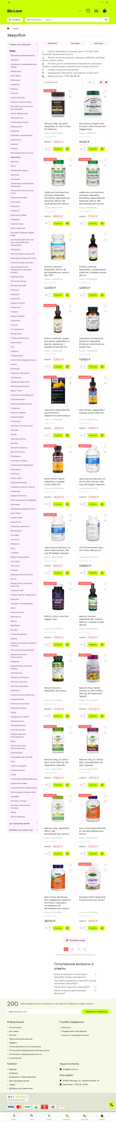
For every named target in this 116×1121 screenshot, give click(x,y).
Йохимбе (15, 369)
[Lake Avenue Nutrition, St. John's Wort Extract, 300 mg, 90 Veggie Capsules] (58, 528)
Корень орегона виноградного (18, 735)
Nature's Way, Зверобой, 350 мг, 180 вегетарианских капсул (56, 831)
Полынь (14, 148)
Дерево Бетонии (19, 495)
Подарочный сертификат (74, 1031)
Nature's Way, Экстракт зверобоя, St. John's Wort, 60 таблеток (57, 126)
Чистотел (15, 539)
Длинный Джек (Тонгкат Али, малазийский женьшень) (22, 242)
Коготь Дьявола (18, 228)
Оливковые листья (19, 122)
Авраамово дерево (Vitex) (23, 509)
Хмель (14, 364)
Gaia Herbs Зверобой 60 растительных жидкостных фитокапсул (57, 413)
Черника (15, 131)
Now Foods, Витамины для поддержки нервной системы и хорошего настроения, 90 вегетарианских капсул (57, 903)
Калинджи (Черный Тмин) (23, 258)
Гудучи (14, 621)
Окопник (15, 566)
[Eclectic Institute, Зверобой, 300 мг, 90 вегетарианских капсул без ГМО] (58, 247)
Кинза (14, 434)
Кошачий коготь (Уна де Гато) (22, 191)
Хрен (13, 741)
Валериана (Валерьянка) (23, 55)
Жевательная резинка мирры (21, 667)
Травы (15, 28)
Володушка (16, 531)
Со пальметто (17, 329)
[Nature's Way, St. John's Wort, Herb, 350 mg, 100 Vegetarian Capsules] (58, 740)
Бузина (14, 89)
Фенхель (15, 161)
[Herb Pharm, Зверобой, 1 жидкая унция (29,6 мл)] (93, 390)
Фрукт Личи (16, 390)
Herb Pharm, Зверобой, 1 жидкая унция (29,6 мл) (92, 411)
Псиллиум (16, 202)
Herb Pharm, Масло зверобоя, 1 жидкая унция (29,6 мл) (54, 482)
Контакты (66, 1027)
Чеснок (14, 325)
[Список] (106, 82)
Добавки (13, 1073)
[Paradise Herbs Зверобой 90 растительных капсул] (93, 877)
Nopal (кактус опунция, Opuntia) (22, 584)
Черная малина (18, 439)
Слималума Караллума (22, 465)
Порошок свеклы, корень (23, 487)
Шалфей (15, 796)
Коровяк (15, 430)
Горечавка (16, 469)
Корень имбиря (18, 412)
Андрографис (17, 417)
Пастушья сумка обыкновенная (18, 746)
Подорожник (17, 355)
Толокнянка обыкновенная (24, 779)
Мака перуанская (19, 113)
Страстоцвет (17, 517)
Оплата (12, 1035)
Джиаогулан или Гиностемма (19, 655)
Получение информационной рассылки (29, 1050)
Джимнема (16, 342)
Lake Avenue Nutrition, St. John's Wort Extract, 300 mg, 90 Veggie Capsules (57, 550)
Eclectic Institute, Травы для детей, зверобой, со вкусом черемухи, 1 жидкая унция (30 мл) (57, 342)
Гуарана (14, 351)
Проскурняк (16, 752)
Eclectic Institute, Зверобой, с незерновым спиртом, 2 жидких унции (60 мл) (92, 271)
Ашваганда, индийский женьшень (22, 184)
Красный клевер (19, 215)
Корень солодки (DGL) (21, 102)
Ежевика (15, 661)
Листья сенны (17, 721)
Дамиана (15, 504)
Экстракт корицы (19, 447)
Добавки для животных (21, 830)
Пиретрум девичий (20, 526)
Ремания (15, 544)
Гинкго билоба (18, 97)
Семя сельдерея (18, 766)
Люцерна (15, 179)
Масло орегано (18, 817)
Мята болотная (18, 730)
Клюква (14, 93)
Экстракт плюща (19, 801)
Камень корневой (19, 686)
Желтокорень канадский (23, 254)
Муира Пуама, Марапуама (23, 595)
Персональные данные (20, 1039)
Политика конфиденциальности (25, 1054)
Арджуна (15, 294)
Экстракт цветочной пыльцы (20, 806)
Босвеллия (16, 333)
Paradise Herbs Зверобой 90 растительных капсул (92, 898)
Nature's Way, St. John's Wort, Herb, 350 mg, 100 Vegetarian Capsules (56, 762)
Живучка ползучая (20, 677)
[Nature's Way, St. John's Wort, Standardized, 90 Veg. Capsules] (93, 740)
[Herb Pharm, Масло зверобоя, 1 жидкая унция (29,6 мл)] (58, 459)
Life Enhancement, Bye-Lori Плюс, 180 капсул (91, 549)
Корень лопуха (18, 303)
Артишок (15, 175)
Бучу (13, 548)
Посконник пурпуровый (22, 650)
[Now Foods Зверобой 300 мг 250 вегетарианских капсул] (93, 809)
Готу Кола (15, 561)
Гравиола (15, 298)
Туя (12, 347)
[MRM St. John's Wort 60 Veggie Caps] (58, 597)
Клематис (15, 690)
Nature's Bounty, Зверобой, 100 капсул (55, 689)
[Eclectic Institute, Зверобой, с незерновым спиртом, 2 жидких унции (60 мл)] (93, 247)
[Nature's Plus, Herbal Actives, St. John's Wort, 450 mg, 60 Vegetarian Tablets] (93, 668)
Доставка (14, 1031)
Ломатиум (16, 421)
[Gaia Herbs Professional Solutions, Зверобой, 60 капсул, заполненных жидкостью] (93, 319)
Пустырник (16, 377)
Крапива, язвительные (21, 135)
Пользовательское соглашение (25, 1046)
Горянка (15, 290)
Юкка (13, 812)
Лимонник (16, 140)
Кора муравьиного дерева (23, 500)
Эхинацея (15, 80)
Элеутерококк (17, 277)
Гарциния (15, 320)
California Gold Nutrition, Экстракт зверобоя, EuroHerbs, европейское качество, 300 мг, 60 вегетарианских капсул (57, 198)
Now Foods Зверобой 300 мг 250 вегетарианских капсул (92, 831)
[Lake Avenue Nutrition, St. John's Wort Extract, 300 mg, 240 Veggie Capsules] (93, 459)
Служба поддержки (71, 1021)
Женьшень (16, 71)
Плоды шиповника (20, 338)
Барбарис (15, 625)
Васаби (14, 443)
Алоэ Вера (16, 75)
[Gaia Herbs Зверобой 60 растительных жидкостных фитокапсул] (58, 390)
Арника (14, 144)
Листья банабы (18, 399)
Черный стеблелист (20, 373)
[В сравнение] (70, 97)
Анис (13, 608)
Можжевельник (18, 725)
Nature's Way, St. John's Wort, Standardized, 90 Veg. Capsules (91, 762)
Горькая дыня (17, 612)
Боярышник (16, 126)
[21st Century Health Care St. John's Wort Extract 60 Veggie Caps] (93, 104)
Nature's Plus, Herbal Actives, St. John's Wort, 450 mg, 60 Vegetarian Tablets (91, 692)
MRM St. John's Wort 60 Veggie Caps (56, 617)
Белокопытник (18, 452)
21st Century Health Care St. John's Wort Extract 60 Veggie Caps (92, 126)
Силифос (15, 535)
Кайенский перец (19, 170)
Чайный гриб (17, 590)
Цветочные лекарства (21, 404)
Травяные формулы (20, 382)
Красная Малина (19, 482)
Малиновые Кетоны (20, 386)
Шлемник (15, 491)
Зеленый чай (17, 118)
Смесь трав (16, 478)
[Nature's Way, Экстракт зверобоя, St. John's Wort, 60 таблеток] (58, 104)
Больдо (14, 630)
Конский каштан (19, 281)
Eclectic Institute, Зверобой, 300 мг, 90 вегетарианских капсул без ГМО (56, 271)
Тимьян (14, 312)
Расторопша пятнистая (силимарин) (22, 107)
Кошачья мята (17, 699)
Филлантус (16, 616)
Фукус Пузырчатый (20, 557)
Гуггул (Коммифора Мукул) (23, 360)
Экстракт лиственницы (22, 426)
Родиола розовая (19, 197)
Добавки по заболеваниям (22, 1077)
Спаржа (14, 552)
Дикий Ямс (16, 522)
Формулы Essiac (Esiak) (22, 574)
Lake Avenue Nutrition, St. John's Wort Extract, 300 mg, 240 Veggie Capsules (92, 482)
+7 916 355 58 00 (71, 76)
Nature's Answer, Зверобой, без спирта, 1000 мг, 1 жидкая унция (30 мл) (91, 620)
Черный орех (17, 224)
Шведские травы (19, 783)
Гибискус (15, 474)
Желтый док (16, 673)
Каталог (12, 1063)
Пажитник (16, 307)
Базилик (15, 599)
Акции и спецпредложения (75, 1035)
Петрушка (15, 249)
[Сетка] (101, 82)
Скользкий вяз (18, 770)
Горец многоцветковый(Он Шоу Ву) (23, 644)
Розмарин (16, 456)
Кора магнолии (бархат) (22, 395)
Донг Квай (16, 513)
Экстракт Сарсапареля (22, 603)
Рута (13, 761)
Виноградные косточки (22, 153)
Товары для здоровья (20, 44)
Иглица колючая (19, 682)
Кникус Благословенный (22, 695)
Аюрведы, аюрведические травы (23, 65)
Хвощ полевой (17, 316)
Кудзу (13, 712)
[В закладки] (70, 91)
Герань (14, 638)
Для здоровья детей (19, 823)
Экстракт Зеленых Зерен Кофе (22, 233)
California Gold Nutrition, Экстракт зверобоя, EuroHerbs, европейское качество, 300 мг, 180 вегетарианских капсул (92, 198)
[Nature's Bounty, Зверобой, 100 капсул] (58, 668)
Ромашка (15, 206)
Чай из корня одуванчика (23, 792)
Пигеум (14, 570)
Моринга (15, 210)
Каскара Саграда (19, 460)
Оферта (13, 1043)
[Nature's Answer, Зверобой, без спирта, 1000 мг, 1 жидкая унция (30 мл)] (93, 597)
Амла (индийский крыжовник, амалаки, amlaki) (21, 269)
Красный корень (19, 708)
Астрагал (15, 84)
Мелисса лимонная (20, 703)
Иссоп (14, 579)
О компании (15, 1027)
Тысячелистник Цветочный (24, 788)
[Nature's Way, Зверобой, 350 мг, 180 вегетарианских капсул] (58, 809)
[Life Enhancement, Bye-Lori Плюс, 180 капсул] (93, 528)
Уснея (13, 774)
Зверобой (16, 157)
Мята (13, 166)
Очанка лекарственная (22, 262)
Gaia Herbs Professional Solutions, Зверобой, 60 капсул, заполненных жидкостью (92, 342)
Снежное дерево (19, 634)
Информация (15, 1021)
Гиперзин (15, 408)
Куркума (15, 60)
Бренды (13, 1069)
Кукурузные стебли (20, 717)
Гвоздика (15, 219)
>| (85, 949)
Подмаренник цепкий (21, 757)
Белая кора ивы (18, 285)
